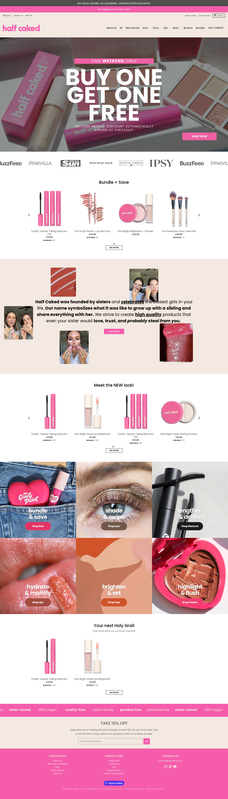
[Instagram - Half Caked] (166, 766)
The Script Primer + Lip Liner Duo (92, 231)
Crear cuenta (204, 15)
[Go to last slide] (29, 418)
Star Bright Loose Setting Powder (178, 434)
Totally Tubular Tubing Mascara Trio (49, 233)
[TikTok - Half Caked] (170, 766)
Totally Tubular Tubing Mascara (49, 434)
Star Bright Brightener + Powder (135, 231)
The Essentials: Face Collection (179, 231)
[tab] (114, 243)
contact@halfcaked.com (170, 760)
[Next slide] (199, 215)
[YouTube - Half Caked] (175, 766)
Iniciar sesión (190, 15)
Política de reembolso (112, 789)
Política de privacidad (134, 789)
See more (114, 247)
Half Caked (74, 789)
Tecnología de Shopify (91, 789)
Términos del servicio (155, 789)
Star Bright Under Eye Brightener (92, 434)
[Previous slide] (29, 215)
